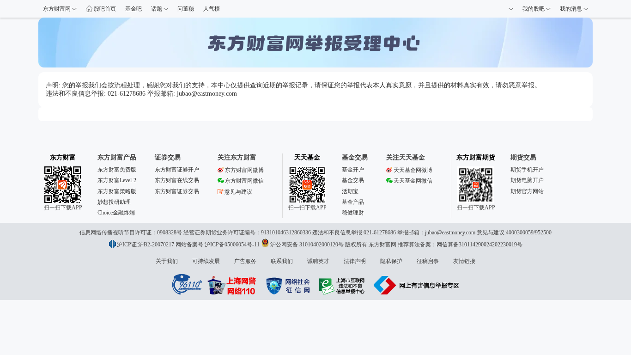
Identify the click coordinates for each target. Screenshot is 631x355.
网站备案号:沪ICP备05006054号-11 (218, 244)
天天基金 (307, 157)
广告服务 (245, 261)
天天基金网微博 (413, 170)
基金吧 (133, 9)
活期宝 (350, 191)
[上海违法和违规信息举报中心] (343, 285)
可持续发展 (206, 261)
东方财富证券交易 (177, 191)
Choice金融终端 (116, 212)
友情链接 (464, 261)
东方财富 (63, 157)
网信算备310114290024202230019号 (479, 244)
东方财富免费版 (116, 169)
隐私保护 (391, 261)
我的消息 (571, 9)
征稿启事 (428, 261)
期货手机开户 (527, 169)
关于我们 (167, 261)
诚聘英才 (318, 261)
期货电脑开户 (527, 180)
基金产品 (353, 202)
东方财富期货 (475, 157)
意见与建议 (238, 192)
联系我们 (282, 261)
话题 (157, 9)
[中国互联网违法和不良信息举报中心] (417, 285)
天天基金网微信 (413, 181)
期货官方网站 (527, 191)
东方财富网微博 (244, 170)
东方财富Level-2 (116, 180)
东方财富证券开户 (177, 169)
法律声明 (355, 261)
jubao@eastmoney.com (450, 232)
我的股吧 (534, 9)
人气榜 (211, 9)
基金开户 (353, 169)
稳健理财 (353, 212)
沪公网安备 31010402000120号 (307, 244)
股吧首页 (104, 9)
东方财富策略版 (116, 191)
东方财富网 (57, 9)
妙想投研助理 (114, 202)
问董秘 (185, 9)
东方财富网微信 (244, 181)
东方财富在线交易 (177, 180)
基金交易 (353, 180)
